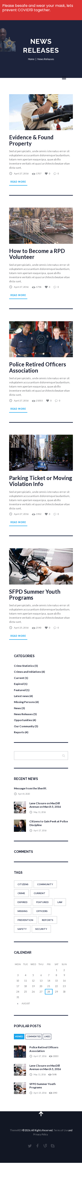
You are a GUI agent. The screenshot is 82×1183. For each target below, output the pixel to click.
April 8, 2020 (24, 794)
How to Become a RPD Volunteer (37, 253)
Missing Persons (24, 702)
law (59, 902)
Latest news (21, 696)
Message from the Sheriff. (30, 788)
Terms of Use (61, 1130)
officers (42, 911)
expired (23, 902)
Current (19, 678)
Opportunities (23, 720)
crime (21, 893)
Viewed (19, 1036)
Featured (20, 690)
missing (23, 911)
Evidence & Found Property (31, 140)
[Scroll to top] (41, 1113)
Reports (19, 732)
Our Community (24, 726)
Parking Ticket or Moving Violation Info (40, 481)
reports (47, 920)
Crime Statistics (24, 665)
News (17, 708)
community (45, 884)
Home (31, 59)
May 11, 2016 (39, 812)
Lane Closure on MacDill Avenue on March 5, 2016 (45, 805)
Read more (18, 181)
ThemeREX (16, 1130)
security (41, 929)
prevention (25, 920)
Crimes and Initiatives (27, 671)
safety (22, 929)
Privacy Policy (40, 1134)
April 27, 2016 (21, 173)
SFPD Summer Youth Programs (34, 594)
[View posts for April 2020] (18, 1003)
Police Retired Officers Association (37, 367)
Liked (47, 1036)
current (39, 893)
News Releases (23, 714)
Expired (18, 684)
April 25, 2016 (21, 627)
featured (42, 902)
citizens (23, 884)
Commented (34, 1036)
